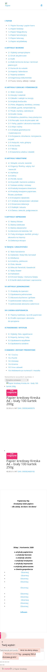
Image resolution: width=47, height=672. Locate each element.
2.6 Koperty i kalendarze (18, 71)
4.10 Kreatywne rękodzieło (18, 198)
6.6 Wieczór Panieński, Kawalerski (21, 267)
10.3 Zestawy (13, 361)
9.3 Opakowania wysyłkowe (19, 340)
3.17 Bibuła (12, 149)
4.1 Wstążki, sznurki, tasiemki (20, 163)
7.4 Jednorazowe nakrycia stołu (20, 301)
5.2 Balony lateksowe (16, 225)
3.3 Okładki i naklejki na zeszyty (20, 98)
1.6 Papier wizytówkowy (17, 41)
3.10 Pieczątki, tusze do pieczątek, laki (23, 120)
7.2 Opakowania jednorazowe (20, 294)
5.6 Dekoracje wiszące (17, 240)
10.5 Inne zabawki (15, 367)
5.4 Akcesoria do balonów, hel (20, 231)
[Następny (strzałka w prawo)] (3, 664)
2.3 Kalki (11, 59)
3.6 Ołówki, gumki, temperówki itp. (22, 108)
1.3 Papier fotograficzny (17, 32)
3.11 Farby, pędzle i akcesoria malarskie (24, 123)
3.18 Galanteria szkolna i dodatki (21, 152)
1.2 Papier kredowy (15, 29)
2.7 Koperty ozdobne (16, 74)
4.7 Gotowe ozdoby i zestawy (19, 185)
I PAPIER (8, 21)
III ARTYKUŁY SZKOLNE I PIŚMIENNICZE (21, 87)
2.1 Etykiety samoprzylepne (19, 52)
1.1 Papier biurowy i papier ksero (21, 25)
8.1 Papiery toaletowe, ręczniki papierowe (25, 315)
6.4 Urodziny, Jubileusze (17, 261)
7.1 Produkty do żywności (18, 291)
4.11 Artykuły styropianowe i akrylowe (23, 201)
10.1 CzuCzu (13, 355)
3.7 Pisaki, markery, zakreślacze (20, 111)
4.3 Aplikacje (13, 172)
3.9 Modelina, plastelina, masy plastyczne (25, 117)
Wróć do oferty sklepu (29, 650)
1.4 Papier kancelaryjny (17, 35)
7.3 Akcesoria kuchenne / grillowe (21, 297)
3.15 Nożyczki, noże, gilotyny (19, 142)
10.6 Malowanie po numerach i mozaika (24, 370)
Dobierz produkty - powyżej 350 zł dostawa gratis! (19, 655)
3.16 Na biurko (14, 145)
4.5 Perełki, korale (15, 179)
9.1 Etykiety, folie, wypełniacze (20, 334)
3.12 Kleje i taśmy (15, 126)
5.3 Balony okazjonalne (17, 228)
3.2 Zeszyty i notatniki (16, 95)
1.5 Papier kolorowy (16, 38)
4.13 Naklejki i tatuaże (17, 207)
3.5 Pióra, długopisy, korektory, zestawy (24, 104)
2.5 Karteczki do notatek (17, 68)
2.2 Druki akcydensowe (17, 55)
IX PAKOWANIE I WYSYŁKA (16, 327)
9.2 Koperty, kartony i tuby (18, 337)
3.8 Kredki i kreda (15, 114)
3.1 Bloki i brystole (15, 92)
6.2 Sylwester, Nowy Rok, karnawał (22, 255)
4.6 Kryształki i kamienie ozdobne (21, 182)
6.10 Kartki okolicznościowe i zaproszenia (24, 280)
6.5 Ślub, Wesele (14, 264)
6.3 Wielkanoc (13, 258)
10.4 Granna (13, 364)
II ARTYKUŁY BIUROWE (14, 48)
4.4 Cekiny (12, 176)
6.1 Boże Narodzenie (16, 251)
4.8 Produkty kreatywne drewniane (22, 188)
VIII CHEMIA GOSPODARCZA (16, 310)
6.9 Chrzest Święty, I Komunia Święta (23, 277)
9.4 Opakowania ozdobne (18, 343)
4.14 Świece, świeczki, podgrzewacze (23, 210)
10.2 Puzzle (12, 358)
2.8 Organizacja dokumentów (20, 78)
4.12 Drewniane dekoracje (18, 204)
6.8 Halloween (13, 274)
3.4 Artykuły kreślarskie (17, 101)
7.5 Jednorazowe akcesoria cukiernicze (23, 304)
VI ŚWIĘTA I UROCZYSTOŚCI (16, 247)
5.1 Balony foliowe (15, 221)
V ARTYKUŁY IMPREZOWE (15, 217)
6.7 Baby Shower (14, 270)
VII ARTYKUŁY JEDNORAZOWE (17, 286)
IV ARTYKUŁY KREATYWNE (16, 158)
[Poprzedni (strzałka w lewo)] (1, 664)
